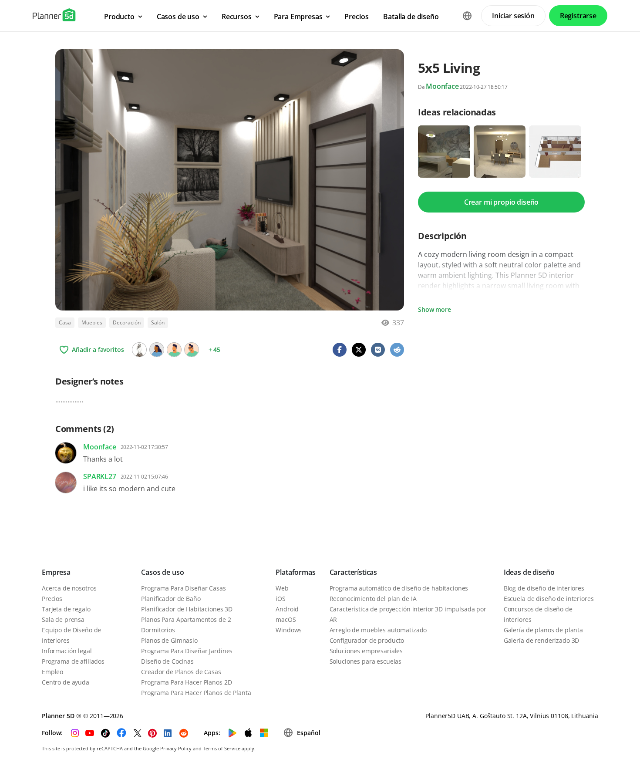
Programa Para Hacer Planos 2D (186, 682)
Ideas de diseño (529, 572)
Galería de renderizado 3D (541, 640)
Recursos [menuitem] (237, 16)
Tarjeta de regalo (66, 609)
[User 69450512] (157, 350)
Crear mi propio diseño (501, 202)
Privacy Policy (176, 748)
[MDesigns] (139, 350)
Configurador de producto (367, 640)
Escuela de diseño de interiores (549, 598)
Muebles (91, 322)
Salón (158, 322)
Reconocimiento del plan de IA (373, 598)
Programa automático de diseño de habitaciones (399, 588)
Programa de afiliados (73, 661)
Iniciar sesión (513, 15)
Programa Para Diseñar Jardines (186, 651)
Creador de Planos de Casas (181, 672)
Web (282, 588)
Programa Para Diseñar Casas (183, 588)
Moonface (442, 86)
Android (287, 609)
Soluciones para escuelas (366, 661)
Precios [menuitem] (356, 16)
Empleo (52, 672)
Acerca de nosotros (69, 588)
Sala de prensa (63, 619)
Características (353, 572)
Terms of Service (221, 748)
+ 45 (214, 349)
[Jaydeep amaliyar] (174, 350)
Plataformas (295, 572)
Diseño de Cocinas (167, 661)
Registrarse (578, 15)
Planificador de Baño (170, 598)
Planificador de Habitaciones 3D (186, 609)
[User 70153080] (192, 350)
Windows (289, 630)
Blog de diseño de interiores (544, 588)
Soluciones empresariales (366, 651)
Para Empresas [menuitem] (298, 16)
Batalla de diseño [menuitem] (410, 16)
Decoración (127, 322)
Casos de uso (162, 572)
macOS (286, 619)
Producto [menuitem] (119, 16)
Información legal (67, 651)
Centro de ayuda (65, 682)
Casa (65, 322)
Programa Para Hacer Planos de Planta (196, 692)
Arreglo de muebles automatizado (378, 630)
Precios (52, 598)
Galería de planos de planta (543, 630)
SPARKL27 (99, 476)
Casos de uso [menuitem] (178, 16)
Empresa (56, 572)
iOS (281, 598)
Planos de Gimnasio (169, 640)
